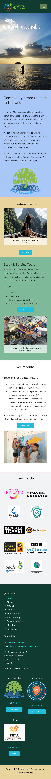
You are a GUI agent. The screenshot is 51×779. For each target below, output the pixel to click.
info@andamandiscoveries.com (24, 646)
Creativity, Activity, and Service (25, 347)
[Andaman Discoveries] (15, 3)
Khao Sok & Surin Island (25, 240)
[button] (5, 227)
